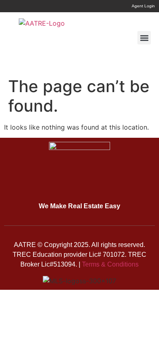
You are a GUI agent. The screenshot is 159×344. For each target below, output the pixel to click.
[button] (144, 37)
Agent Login (143, 6)
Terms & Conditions (110, 264)
